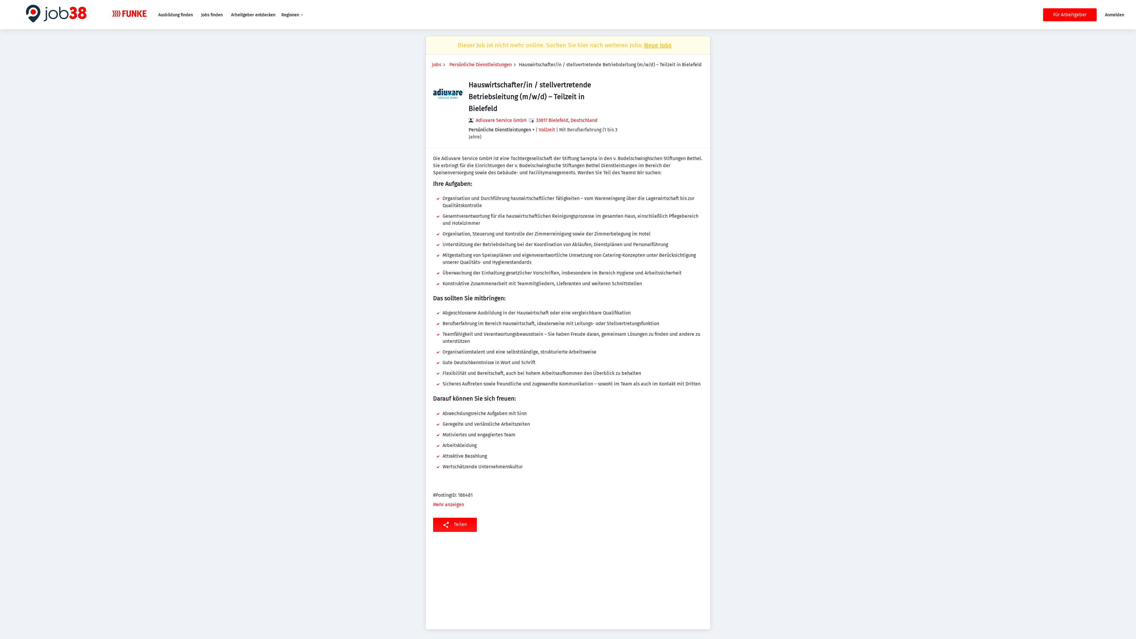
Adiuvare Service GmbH (501, 120)
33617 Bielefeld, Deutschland (567, 120)
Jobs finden (212, 14)
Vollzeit (547, 130)
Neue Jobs (657, 45)
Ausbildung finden (175, 14)
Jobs (436, 64)
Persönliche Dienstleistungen (480, 64)
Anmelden (1114, 14)
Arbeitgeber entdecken (253, 14)
